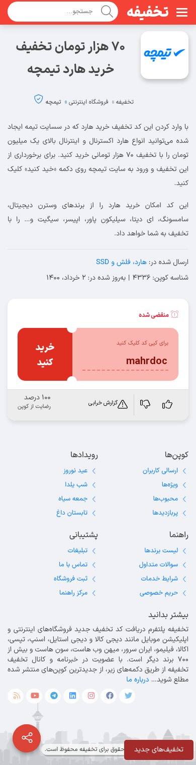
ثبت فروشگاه (70, 579)
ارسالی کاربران (160, 471)
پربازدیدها (165, 513)
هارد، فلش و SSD (121, 262)
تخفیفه (148, 13)
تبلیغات (77, 551)
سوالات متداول (158, 565)
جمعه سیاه (72, 499)
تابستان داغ (71, 513)
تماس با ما (73, 565)
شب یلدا (76, 485)
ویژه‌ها (170, 485)
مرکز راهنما (73, 593)
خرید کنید (45, 355)
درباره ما (137, 679)
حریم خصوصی (159, 593)
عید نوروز (75, 471)
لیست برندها (161, 551)
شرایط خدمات (159, 579)
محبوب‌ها (165, 499)
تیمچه (53, 102)
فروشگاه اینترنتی (89, 102)
